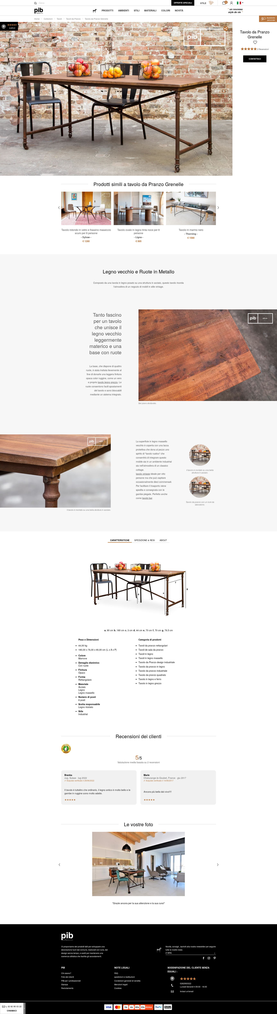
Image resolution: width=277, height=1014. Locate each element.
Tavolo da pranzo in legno (151, 666)
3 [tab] (15, 106)
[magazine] (94, 10)
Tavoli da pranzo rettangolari (153, 645)
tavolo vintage (143, 473)
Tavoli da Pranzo (73, 18)
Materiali (150, 10)
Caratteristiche (120, 540)
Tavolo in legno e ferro (149, 679)
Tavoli (59, 18)
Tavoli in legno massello (150, 658)
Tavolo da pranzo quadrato (152, 674)
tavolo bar (147, 498)
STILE (203, 3)
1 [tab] (15, 77)
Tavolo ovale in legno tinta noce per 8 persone (138, 233)
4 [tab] (15, 120)
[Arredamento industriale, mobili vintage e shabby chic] (41, 10)
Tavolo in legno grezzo (149, 683)
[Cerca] (35, 3)
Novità (179, 10)
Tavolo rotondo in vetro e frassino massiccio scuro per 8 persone (86, 233)
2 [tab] (15, 92)
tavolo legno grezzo (108, 382)
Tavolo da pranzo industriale (152, 670)
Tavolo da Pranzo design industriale (156, 662)
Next (229, 99)
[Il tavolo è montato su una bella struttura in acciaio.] (200, 455)
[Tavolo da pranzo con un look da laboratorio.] (200, 487)
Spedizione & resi (144, 540)
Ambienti (123, 10)
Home (37, 18)
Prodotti (107, 10)
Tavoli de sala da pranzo (150, 649)
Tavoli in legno (145, 653)
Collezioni (48, 18)
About (163, 540)
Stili (136, 10)
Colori (165, 10)
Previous (3, 99)
